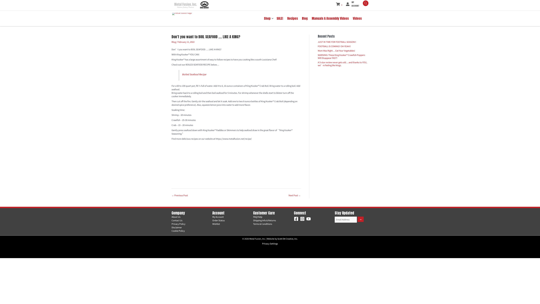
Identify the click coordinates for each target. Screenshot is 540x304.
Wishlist (216, 223)
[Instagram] (302, 219)
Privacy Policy (178, 223)
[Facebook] (296, 219)
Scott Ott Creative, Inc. (287, 238)
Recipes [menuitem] (292, 18)
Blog (174, 41)
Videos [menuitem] (357, 18)
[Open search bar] (365, 3)
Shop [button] (267, 18)
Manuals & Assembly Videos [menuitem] (330, 18)
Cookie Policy (178, 230)
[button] (272, 18)
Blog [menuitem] (305, 18)
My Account (218, 216)
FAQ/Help (257, 216)
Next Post (295, 195)
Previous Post (180, 195)
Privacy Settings (270, 243)
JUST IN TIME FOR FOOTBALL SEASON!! (337, 41)
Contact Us (177, 220)
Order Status (218, 220)
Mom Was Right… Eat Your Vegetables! (336, 50)
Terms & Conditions (262, 223)
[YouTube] (308, 219)
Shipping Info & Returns (264, 220)
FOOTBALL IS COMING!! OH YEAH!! (334, 46)
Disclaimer (177, 227)
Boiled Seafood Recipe (194, 74)
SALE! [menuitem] (280, 18)
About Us (176, 216)
